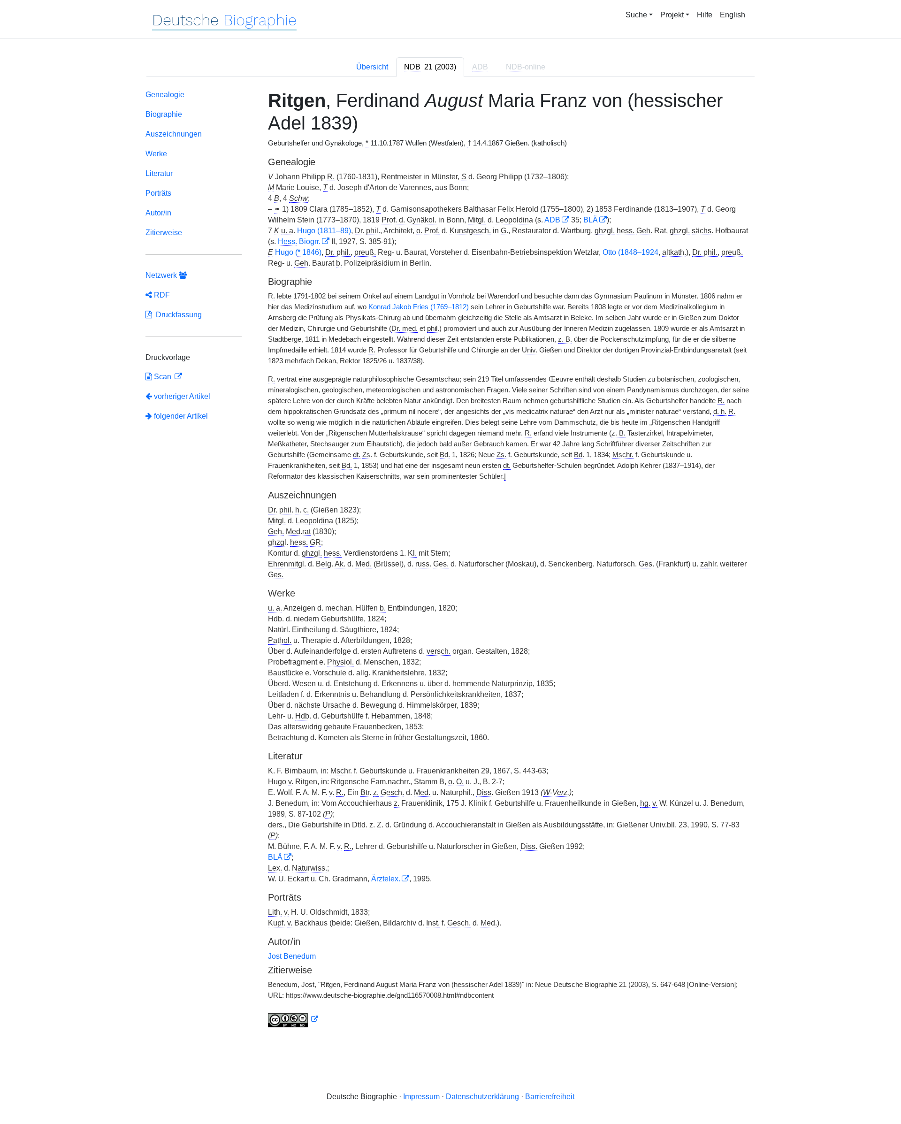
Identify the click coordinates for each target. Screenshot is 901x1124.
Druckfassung (177, 315)
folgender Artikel (180, 416)
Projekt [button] (672, 15)
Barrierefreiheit (549, 1097)
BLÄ (590, 220)
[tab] (430, 67)
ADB (552, 220)
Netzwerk (162, 275)
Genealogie (164, 95)
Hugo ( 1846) (298, 252)
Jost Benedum (292, 956)
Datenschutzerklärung (482, 1097)
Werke (156, 154)
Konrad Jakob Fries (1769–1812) (418, 307)
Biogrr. (299, 241)
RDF (161, 295)
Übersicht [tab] (372, 67)
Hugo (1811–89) (324, 231)
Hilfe (704, 15)
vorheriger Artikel (182, 396)
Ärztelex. (385, 879)
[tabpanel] (450, 561)
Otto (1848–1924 (630, 252)
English (732, 15)
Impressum (421, 1097)
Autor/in (158, 213)
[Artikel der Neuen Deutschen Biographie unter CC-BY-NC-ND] (293, 1019)
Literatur (159, 173)
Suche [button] (636, 15)
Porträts (158, 193)
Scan (162, 377)
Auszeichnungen (173, 134)
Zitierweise (163, 233)
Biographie (163, 114)
